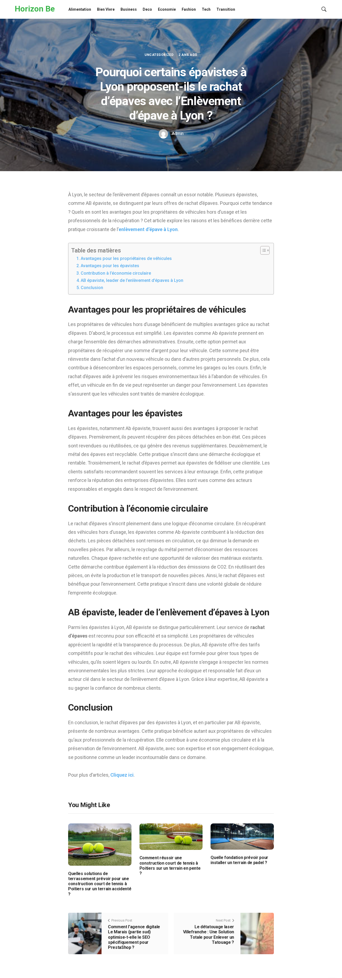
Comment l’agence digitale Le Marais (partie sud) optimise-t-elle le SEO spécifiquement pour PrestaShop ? (134, 937)
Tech (206, 9)
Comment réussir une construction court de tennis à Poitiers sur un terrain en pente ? (170, 865)
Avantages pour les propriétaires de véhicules (126, 258)
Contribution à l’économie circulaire (116, 273)
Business (129, 9)
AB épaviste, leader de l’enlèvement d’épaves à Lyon (132, 280)
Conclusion (92, 287)
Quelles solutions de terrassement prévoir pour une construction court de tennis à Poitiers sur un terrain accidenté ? (99, 884)
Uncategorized (159, 55)
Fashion (189, 9)
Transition (225, 9)
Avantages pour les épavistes (110, 265)
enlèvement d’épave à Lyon (148, 229)
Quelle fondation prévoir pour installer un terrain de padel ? (239, 860)
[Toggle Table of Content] (262, 250)
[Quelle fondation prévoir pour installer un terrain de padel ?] (242, 836)
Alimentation (79, 9)
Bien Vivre (106, 9)
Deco (147, 9)
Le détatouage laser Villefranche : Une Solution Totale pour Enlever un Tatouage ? (208, 934)
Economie (167, 9)
